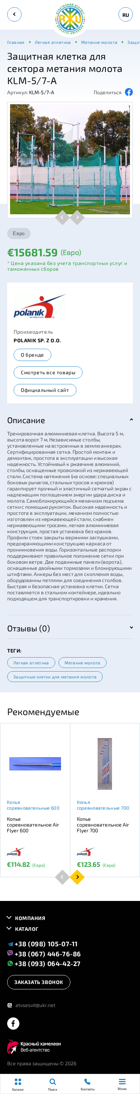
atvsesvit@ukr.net (31, 1005)
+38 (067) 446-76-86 (47, 953)
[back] (14, 14)
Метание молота (83, 662)
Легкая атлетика (31, 662)
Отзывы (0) (28, 628)
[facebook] (13, 1024)
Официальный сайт (45, 390)
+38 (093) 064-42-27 (47, 963)
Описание (26, 420)
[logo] (70, 19)
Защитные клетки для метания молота (55, 676)
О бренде (32, 355)
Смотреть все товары (48, 372)
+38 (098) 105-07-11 (45, 944)
